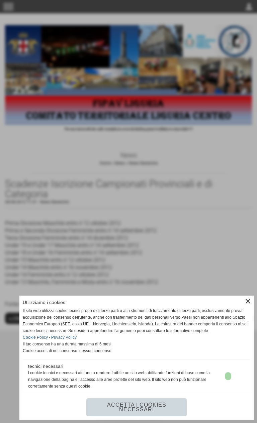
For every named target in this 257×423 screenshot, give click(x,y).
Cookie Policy (35, 337)
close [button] (248, 301)
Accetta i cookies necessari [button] (136, 407)
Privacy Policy (64, 337)
